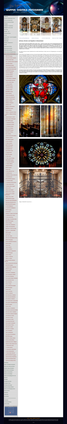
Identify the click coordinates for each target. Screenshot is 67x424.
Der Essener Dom (8, 211)
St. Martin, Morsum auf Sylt (10, 184)
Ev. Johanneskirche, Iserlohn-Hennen (11, 349)
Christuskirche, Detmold (9, 87)
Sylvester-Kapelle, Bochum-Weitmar (11, 67)
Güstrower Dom (8, 245)
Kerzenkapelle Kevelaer (9, 148)
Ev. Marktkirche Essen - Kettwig (10, 215)
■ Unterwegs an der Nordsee (8, 48)
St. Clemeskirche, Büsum (9, 180)
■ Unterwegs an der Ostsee (8, 46)
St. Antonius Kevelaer (9, 152)
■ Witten (5, 44)
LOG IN (33, 422)
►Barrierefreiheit (6, 403)
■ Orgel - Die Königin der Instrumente (9, 364)
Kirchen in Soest (8, 169)
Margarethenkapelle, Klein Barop (10, 80)
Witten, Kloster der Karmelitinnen (10, 334)
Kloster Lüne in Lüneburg (9, 128)
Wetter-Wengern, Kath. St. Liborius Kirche (12, 300)
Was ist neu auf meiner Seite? (8, 20)
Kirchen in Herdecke (8, 110)
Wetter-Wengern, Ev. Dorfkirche (10, 298)
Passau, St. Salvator (8, 283)
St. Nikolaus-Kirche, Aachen (10, 345)
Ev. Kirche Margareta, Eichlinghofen (11, 78)
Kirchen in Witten (8, 306)
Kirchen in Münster (8, 254)
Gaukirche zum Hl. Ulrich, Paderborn (11, 135)
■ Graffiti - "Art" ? (7, 31)
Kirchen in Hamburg (9, 93)
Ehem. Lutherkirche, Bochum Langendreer (12, 61)
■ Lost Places (6, 29)
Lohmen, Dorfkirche (8, 247)
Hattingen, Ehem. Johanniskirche (10, 224)
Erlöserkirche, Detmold (9, 89)
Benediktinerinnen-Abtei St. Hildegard (11, 341)
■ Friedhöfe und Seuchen (7, 381)
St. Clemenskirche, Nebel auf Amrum (11, 182)
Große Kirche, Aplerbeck (9, 74)
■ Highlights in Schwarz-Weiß (8, 27)
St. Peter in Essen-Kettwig (9, 217)
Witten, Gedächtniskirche (9, 332)
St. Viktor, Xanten (8, 156)
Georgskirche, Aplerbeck (9, 76)
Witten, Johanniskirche (9, 330)
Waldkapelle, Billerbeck (9, 165)
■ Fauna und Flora (7, 390)
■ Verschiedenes (6, 396)
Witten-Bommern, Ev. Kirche (10, 315)
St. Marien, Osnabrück (9, 143)
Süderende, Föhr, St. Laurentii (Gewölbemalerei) (9, 194)
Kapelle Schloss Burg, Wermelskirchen (11, 356)
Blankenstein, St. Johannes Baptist (10, 230)
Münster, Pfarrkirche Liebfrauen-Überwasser (10, 261)
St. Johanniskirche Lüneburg (10, 122)
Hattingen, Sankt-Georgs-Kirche (10, 226)
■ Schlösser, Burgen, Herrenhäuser (9, 368)
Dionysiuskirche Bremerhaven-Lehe (11, 202)
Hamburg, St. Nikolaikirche (9, 102)
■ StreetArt (5, 377)
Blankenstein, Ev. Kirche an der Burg (11, 228)
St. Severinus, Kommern (9, 347)
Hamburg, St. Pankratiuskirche (10, 106)
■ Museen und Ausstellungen (8, 373)
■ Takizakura (6, 392)
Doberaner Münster (8, 243)
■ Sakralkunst (6, 362)
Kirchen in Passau (8, 270)
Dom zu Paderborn (8, 133)
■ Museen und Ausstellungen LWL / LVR (10, 375)
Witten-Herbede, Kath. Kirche (10, 321)
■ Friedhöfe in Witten (7, 383)
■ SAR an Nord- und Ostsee (8, 50)
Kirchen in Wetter (8, 289)
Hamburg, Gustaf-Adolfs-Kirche (10, 97)
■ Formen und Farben (7, 33)
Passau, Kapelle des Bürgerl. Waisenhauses (12, 278)
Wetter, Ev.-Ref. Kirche (9, 291)
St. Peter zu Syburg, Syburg (10, 82)
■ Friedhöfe (6, 379)
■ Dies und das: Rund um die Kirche (9, 366)
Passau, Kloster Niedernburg (10, 276)
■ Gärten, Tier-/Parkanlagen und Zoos (9, 388)
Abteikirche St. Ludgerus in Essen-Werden (12, 213)
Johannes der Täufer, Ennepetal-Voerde (11, 343)
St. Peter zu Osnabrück (9, 141)
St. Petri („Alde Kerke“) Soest (10, 171)
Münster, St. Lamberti (9, 258)
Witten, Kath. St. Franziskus (10, 328)
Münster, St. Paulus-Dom (9, 256)
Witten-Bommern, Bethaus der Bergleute (11, 313)
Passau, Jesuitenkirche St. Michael (10, 274)
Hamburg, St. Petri (8, 104)
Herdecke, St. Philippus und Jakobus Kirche (10, 114)
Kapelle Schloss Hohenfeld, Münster (11, 358)
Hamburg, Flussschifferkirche (10, 95)
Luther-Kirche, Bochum (9, 63)
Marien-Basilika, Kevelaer (9, 150)
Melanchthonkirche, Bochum (10, 65)
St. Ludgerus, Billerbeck (9, 163)
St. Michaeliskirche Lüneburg (10, 124)
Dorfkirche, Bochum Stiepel (9, 59)
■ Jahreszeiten (6, 394)
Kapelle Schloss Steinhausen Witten (11, 360)
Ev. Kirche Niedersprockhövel (10, 351)
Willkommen (6, 16)
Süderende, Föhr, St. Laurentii (10, 191)
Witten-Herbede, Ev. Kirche (9, 319)
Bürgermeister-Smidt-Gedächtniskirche (11, 200)
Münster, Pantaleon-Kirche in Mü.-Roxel (11, 263)
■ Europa (5, 35)
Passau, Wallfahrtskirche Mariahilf (10, 285)
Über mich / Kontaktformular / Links (9, 18)
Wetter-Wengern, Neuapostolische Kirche (11, 302)
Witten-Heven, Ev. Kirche (9, 317)
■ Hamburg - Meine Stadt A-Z (8, 42)
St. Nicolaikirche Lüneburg (9, 126)
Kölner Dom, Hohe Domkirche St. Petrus (11, 237)
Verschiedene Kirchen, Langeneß (10, 186)
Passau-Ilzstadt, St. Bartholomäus (10, 272)
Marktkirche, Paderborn (9, 137)
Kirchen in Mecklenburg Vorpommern (11, 241)
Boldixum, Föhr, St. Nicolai (9, 196)
